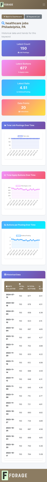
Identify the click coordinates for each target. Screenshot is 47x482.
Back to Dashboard (13, 17)
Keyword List (34, 17)
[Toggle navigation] (44, 4)
